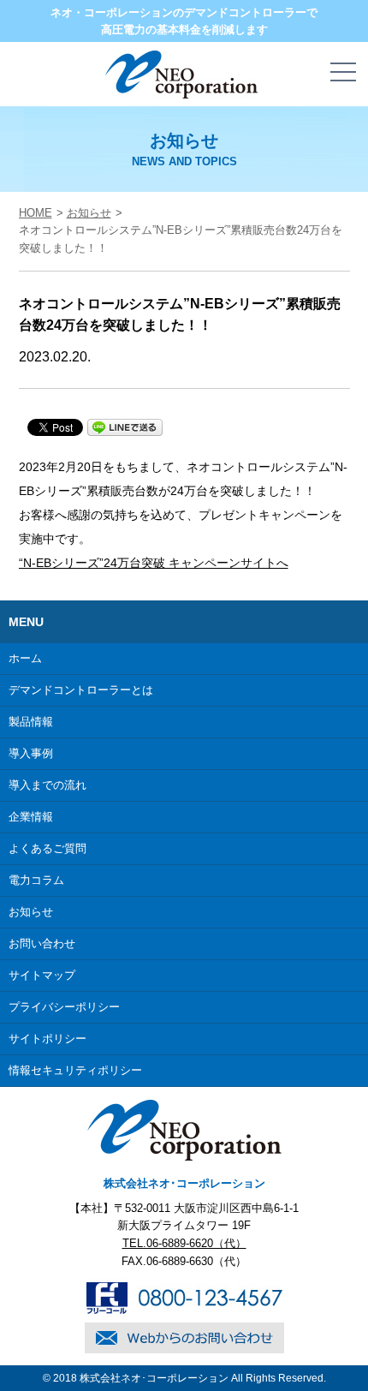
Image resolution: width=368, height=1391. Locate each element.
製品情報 (31, 721)
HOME (35, 212)
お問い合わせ (42, 943)
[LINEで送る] (125, 426)
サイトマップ (42, 975)
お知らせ (89, 212)
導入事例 (31, 753)
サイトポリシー (47, 1038)
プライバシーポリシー (64, 1006)
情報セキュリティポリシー (75, 1070)
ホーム (25, 658)
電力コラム (36, 880)
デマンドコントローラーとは (81, 690)
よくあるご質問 (47, 848)
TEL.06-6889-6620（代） (184, 1243)
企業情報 (31, 816)
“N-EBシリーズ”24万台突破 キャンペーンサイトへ (153, 563)
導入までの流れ (47, 785)
